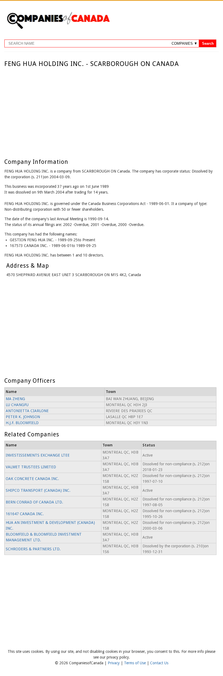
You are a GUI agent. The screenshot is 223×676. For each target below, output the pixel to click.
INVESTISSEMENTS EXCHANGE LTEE (38, 455)
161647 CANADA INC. (25, 514)
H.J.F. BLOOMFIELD (22, 423)
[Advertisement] (110, 108)
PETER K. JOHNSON (23, 417)
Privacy (114, 663)
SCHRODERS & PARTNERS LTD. (33, 549)
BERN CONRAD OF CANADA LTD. (34, 502)
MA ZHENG (15, 399)
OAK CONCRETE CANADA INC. (32, 478)
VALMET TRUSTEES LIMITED (31, 467)
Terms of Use (135, 663)
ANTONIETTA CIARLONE (27, 411)
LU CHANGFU (17, 405)
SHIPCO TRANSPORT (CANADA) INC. (38, 490)
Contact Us (159, 663)
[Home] (58, 28)
